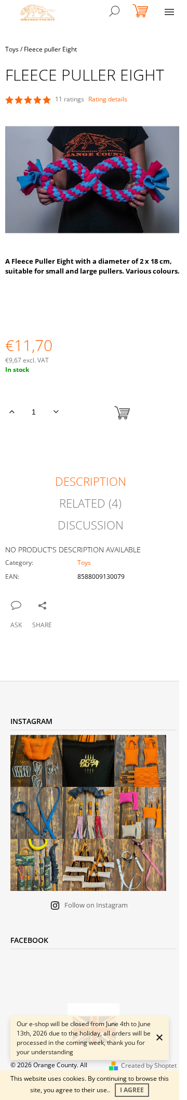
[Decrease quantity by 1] (55, 412)
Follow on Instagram (96, 905)
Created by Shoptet (149, 1065)
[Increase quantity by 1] (11, 412)
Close (57, 604)
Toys (84, 562)
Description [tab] (90, 481)
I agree (132, 1089)
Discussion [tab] (91, 525)
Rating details (107, 99)
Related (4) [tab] (90, 503)
